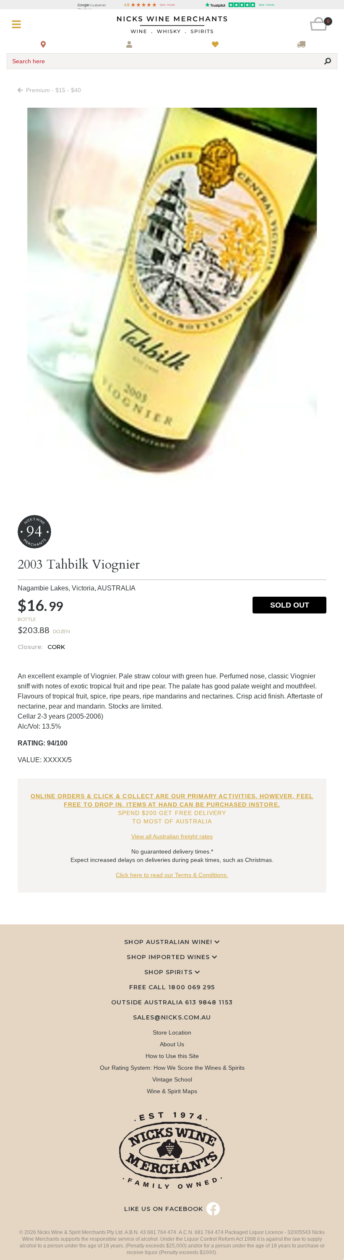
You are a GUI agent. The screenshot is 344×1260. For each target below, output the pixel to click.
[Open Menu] (34, 24)
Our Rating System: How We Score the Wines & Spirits (172, 1067)
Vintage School (172, 1079)
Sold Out (289, 605)
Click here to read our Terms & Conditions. (172, 875)
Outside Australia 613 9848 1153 (171, 1002)
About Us (172, 1044)
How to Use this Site (172, 1056)
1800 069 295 (191, 987)
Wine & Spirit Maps (172, 1091)
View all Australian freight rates (172, 836)
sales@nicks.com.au (172, 1017)
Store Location (172, 1032)
